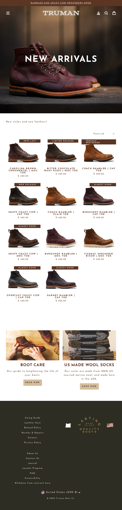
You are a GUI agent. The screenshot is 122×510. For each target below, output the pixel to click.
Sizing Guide (32, 418)
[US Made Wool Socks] (89, 345)
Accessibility (32, 478)
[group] (61, 3)
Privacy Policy (32, 443)
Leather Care (33, 423)
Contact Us (33, 458)
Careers (32, 438)
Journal (32, 463)
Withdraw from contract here (33, 483)
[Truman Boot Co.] (61, 13)
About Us (32, 453)
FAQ (32, 473)
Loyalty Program (32, 468)
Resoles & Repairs (33, 433)
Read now (32, 382)
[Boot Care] (32, 345)
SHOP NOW (89, 386)
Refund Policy (32, 428)
